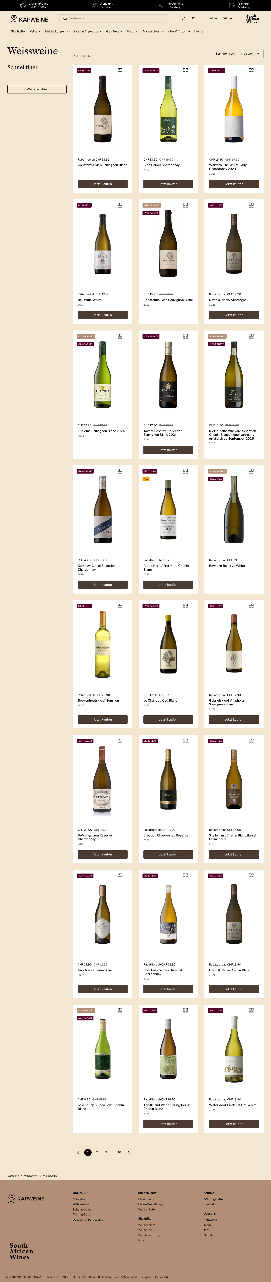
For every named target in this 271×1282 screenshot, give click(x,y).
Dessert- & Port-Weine (88, 1219)
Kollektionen (31, 1175)
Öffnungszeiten (214, 1199)
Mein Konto (146, 1199)
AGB (65, 1276)
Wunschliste (146, 1209)
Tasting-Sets (81, 1214)
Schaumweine (82, 1209)
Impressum (52, 1276)
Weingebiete (147, 1225)
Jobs (207, 1230)
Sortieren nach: (226, 53)
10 (120, 1152)
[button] (193, 18)
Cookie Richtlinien (100, 1276)
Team (207, 1225)
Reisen (142, 1240)
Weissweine (81, 1204)
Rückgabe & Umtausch (154, 1276)
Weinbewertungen (150, 1235)
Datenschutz (78, 1276)
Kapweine (210, 1220)
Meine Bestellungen (151, 1204)
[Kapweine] (29, 18)
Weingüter (145, 1230)
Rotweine (79, 1199)
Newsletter (211, 1235)
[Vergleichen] (120, 70)
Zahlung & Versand (125, 1276)
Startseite (13, 1175)
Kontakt (209, 1204)
